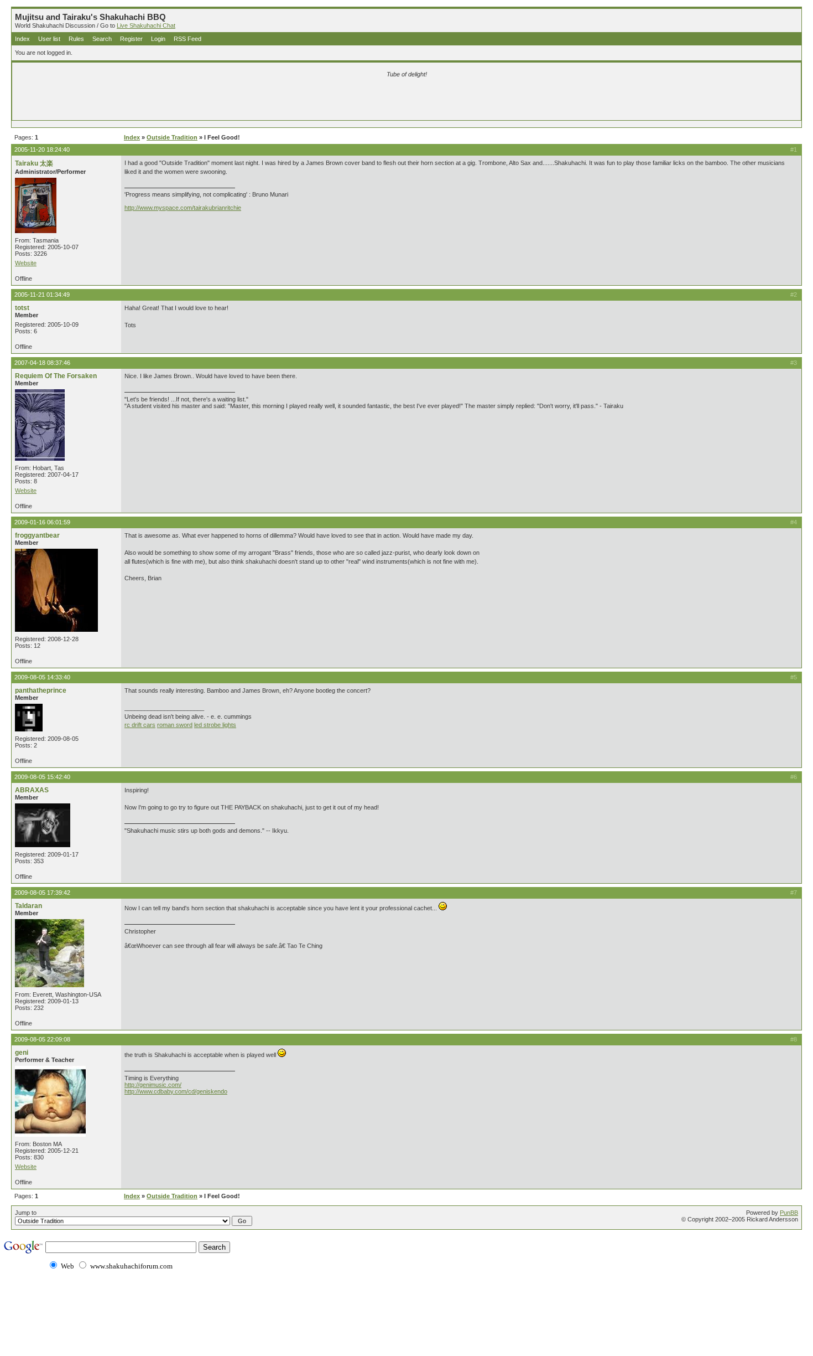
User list (49, 38)
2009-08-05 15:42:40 (42, 777)
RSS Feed (187, 38)
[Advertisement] (276, 100)
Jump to (26, 1212)
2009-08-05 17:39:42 (42, 892)
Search (102, 38)
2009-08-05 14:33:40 (42, 677)
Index (22, 38)
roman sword (174, 724)
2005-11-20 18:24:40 (42, 149)
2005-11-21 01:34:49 (42, 294)
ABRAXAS (32, 790)
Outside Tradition (172, 137)
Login (158, 38)
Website (26, 263)
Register (131, 38)
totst (22, 308)
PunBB (789, 1212)
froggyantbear (37, 535)
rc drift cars (139, 724)
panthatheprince (40, 690)
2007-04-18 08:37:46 (42, 362)
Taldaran (28, 906)
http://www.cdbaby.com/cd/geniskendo (175, 1091)
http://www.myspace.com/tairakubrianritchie (182, 207)
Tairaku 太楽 (34, 163)
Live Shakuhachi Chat (146, 25)
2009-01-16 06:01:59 (42, 522)
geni (21, 1052)
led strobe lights (215, 724)
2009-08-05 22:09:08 (42, 1039)
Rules (76, 38)
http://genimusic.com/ (152, 1084)
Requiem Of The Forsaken (56, 376)
